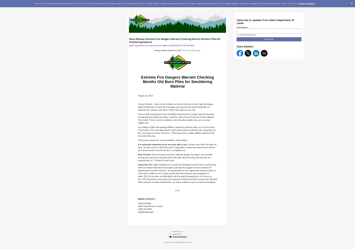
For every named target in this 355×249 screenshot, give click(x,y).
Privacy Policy (169, 242)
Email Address (242, 27)
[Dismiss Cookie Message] (351, 2)
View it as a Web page (191, 50)
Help (189, 242)
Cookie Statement (306, 3)
